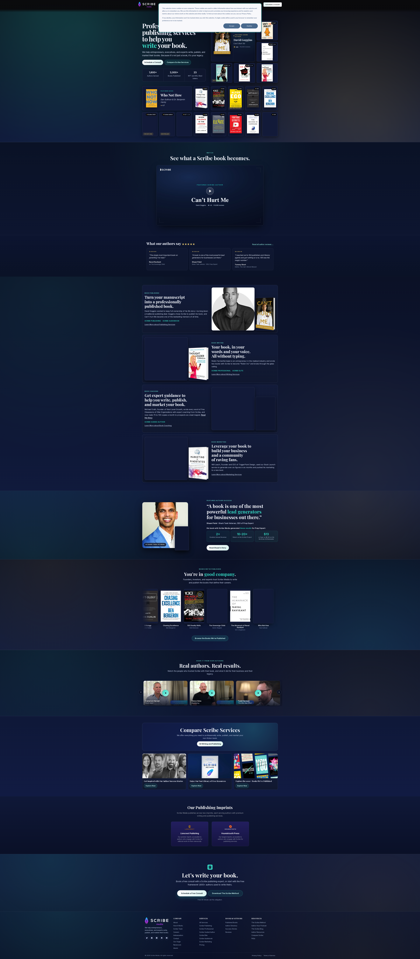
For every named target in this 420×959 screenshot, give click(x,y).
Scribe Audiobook (206, 936)
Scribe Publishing (205, 923)
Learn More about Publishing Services (160, 322)
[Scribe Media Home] (146, 4)
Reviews (228, 929)
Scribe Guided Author (207, 929)
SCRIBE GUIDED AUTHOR (155, 419)
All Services (203, 920)
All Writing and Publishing (210, 741)
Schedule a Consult (152, 62)
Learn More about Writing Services (225, 372)
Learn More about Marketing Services (227, 472)
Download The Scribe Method (225, 891)
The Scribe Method (258, 920)
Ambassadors (178, 933)
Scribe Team (178, 926)
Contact (176, 936)
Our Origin (177, 939)
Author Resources (257, 929)
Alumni (175, 945)
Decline (249, 26)
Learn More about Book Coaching (158, 423)
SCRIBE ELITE (237, 368)
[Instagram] (152, 935)
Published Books (231, 920)
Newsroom (177, 942)
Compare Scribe (257, 933)
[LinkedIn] (157, 935)
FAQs (253, 936)
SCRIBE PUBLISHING (153, 318)
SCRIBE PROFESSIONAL (221, 368)
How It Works (178, 923)
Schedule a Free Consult (192, 891)
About (175, 920)
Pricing (201, 942)
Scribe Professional (206, 926)
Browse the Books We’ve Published (210, 636)
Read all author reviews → (262, 244)
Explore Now (151, 783)
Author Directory (231, 923)
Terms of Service (269, 953)
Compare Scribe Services (178, 62)
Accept (231, 26)
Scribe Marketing (205, 939)
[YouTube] (167, 935)
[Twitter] (147, 935)
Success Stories (231, 926)
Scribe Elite (203, 933)
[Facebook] (162, 935)
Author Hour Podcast (258, 923)
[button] (210, 195)
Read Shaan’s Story (217, 545)
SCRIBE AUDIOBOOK (171, 318)
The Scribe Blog (257, 926)
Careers (176, 929)
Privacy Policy (256, 953)
